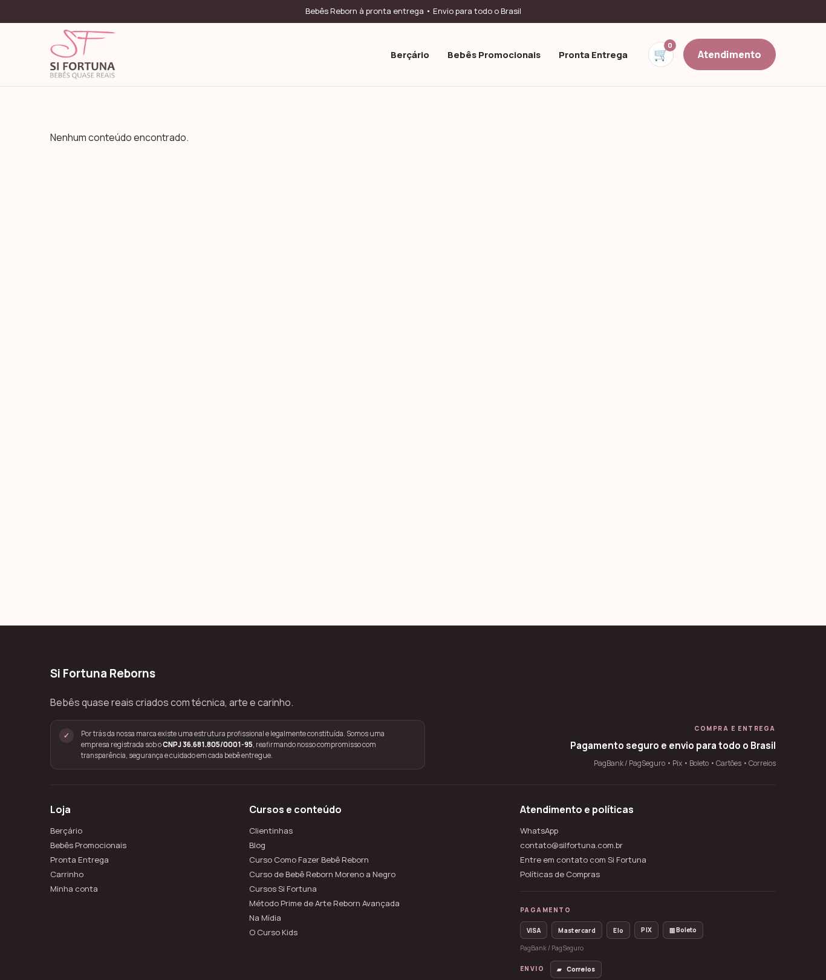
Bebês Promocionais (494, 54)
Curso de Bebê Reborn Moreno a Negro (322, 874)
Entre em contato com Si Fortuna (583, 860)
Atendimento (729, 53)
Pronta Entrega (593, 54)
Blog (257, 845)
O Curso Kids (273, 932)
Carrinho (66, 874)
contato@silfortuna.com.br (571, 845)
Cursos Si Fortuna (283, 889)
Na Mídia (265, 918)
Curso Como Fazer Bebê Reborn (309, 860)
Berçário (410, 54)
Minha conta (74, 889)
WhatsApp (539, 831)
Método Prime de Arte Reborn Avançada (324, 903)
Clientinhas (271, 831)
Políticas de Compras (560, 874)
